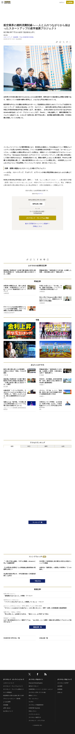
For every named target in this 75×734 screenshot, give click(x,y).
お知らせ (59, 692)
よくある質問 (7, 702)
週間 (46, 446)
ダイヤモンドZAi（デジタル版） (37, 692)
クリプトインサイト (34, 714)
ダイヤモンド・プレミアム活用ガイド (13, 689)
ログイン (61, 2)
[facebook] (37, 674)
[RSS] (45, 674)
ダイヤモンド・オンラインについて (13, 679)
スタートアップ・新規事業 (11, 37)
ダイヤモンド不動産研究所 (36, 705)
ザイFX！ (31, 702)
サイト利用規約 (7, 692)
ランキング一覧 (37, 522)
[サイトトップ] (7, 2)
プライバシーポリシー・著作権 (11, 698)
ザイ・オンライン (34, 698)
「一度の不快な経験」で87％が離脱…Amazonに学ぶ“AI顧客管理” (20, 562)
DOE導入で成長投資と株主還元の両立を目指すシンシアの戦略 (55, 562)
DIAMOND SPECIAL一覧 (12, 638)
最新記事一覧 (37, 627)
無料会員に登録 (37, 204)
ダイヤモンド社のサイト (36, 679)
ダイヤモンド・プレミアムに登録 (37, 218)
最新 (12, 446)
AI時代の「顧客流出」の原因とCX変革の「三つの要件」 (55, 568)
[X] (29, 674)
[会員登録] (70, 2)
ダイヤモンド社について (64, 679)
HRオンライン (32, 711)
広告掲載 (5, 705)
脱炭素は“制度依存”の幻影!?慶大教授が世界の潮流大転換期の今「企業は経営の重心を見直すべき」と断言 (20, 272)
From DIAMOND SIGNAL (27, 37)
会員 (63, 446)
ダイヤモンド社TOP (62, 683)
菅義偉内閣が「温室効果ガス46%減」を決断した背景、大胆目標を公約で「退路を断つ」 (55, 271)
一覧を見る (37, 581)
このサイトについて (8, 683)
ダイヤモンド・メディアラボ (37, 720)
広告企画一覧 (43, 638)
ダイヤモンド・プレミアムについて (13, 686)
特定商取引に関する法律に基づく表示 (13, 695)
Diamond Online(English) (35, 683)
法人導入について (8, 711)
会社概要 (59, 686)
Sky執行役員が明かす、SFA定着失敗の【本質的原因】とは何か (20, 575)
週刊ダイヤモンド (34, 686)
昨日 (29, 446)
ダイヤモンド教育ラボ (35, 717)
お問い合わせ (7, 708)
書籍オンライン (33, 695)
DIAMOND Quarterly (34, 708)
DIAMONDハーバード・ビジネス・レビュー (41, 689)
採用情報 (59, 689)
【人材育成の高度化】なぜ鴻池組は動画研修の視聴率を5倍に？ (20, 568)
